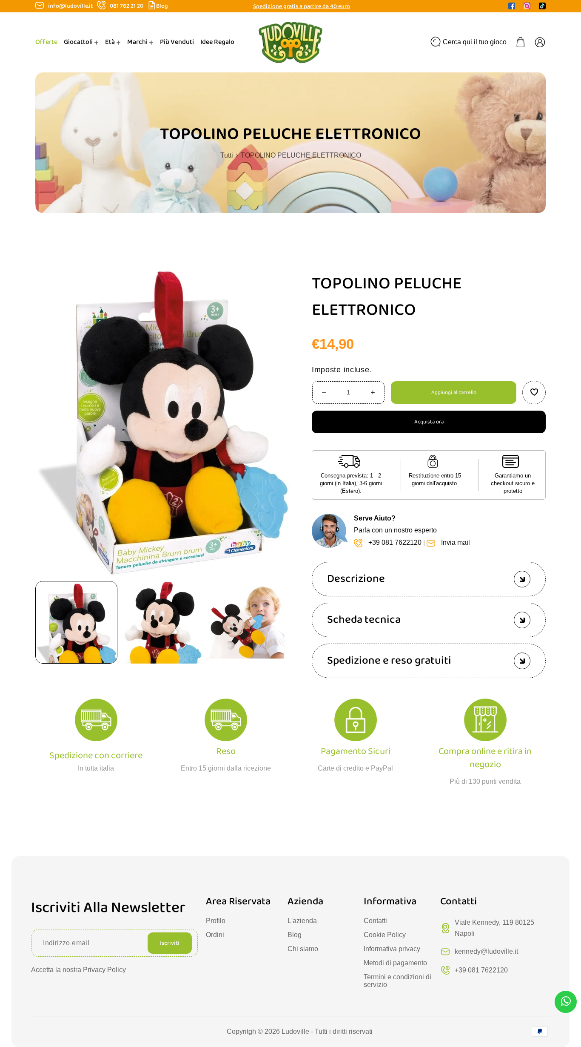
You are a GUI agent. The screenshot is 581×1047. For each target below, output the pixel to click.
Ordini (215, 934)
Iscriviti (169, 943)
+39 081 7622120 (395, 542)
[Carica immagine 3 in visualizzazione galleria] (249, 622)
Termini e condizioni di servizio (397, 980)
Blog (162, 6)
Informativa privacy (392, 948)
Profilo (215, 920)
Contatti (375, 920)
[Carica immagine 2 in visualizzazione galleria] (163, 622)
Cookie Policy (385, 934)
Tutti (226, 155)
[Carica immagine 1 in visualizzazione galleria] (76, 622)
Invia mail (455, 542)
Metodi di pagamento (395, 962)
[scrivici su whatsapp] (566, 1003)
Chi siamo (303, 948)
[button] (520, 42)
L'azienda (302, 920)
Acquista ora (429, 421)
